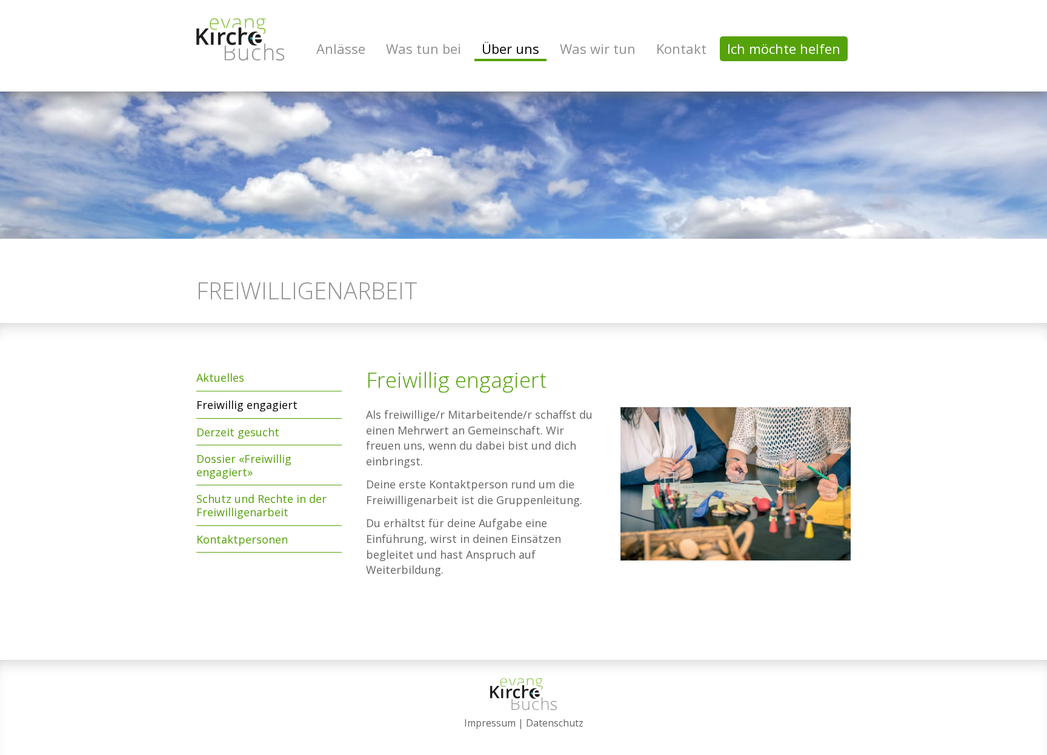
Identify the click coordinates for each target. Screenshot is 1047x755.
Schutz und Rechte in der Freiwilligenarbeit (261, 505)
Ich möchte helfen (783, 48)
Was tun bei (423, 48)
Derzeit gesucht (237, 432)
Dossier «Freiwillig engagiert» (243, 465)
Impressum (490, 723)
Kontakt (681, 48)
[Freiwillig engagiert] (735, 495)
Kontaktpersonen (242, 539)
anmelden (524, 738)
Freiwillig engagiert (246, 404)
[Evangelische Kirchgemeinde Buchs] (240, 39)
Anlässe (340, 48)
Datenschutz (554, 723)
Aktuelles (220, 377)
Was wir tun (598, 48)
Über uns (510, 48)
